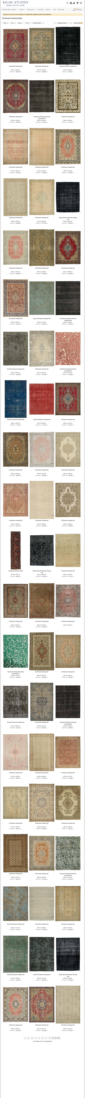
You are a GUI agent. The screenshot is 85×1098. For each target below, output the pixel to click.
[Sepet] (81, 3)
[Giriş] (74, 3)
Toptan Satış (61, 9)
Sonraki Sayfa (56, 1038)
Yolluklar (22, 10)
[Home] (15, 3)
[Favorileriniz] (77, 3)
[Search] (67, 3)
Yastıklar (48, 10)
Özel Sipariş (41, 9)
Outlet (54, 9)
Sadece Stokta (37, 23)
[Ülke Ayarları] (70, 3)
